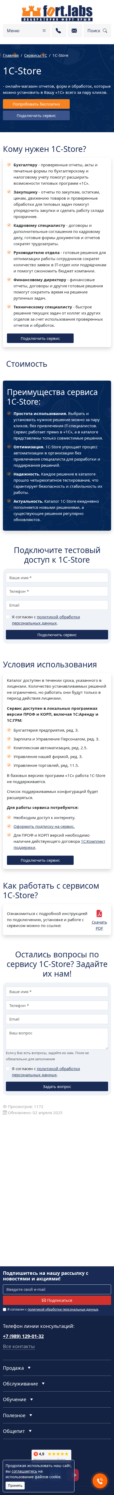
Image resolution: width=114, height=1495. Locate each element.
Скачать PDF (99, 925)
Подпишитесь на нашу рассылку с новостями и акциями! (45, 1276)
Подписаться (59, 1300)
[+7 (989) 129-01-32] (59, 30)
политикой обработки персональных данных (63, 1309)
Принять (15, 1485)
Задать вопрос (57, 1086)
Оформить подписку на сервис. (44, 826)
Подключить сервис (36, 115)
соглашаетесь (24, 1471)
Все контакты (19, 1346)
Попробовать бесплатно (36, 104)
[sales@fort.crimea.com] (75, 30)
